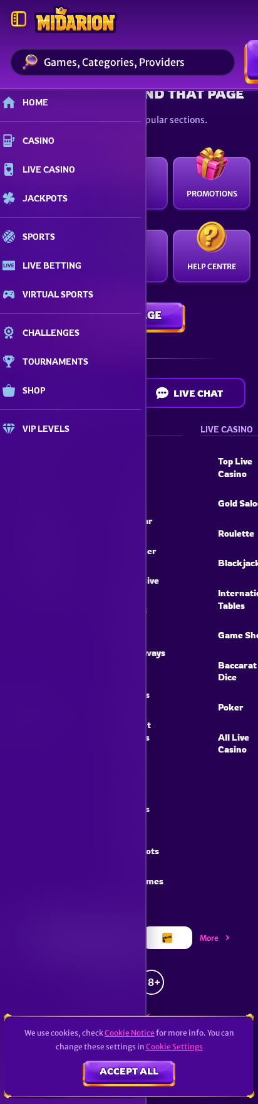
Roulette (236, 533)
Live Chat (198, 393)
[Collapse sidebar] (19, 19)
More (209, 938)
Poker (231, 707)
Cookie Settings (174, 1046)
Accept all (129, 1071)
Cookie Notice (130, 1032)
